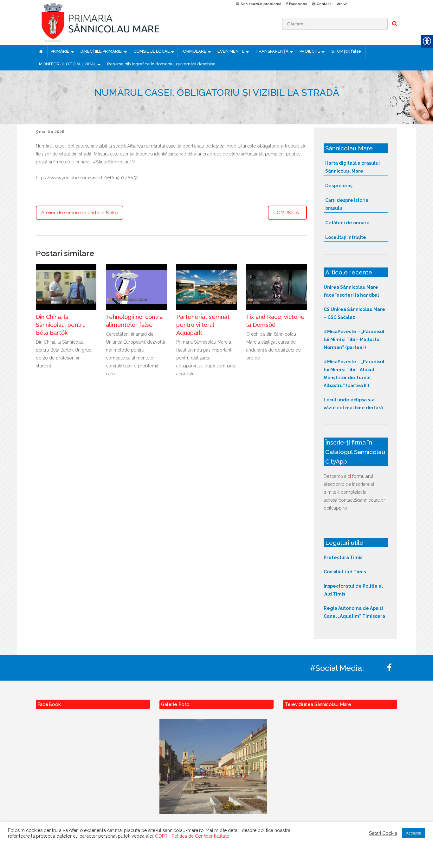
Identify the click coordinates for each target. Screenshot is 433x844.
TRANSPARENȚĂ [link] (271, 51)
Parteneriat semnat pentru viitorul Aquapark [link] (202, 324)
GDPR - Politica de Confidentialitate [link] (192, 836)
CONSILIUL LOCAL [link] (151, 51)
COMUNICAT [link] (287, 212)
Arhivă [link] (342, 4)
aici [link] (347, 476)
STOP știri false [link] (346, 51)
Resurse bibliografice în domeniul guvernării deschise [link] (161, 64)
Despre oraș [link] (338, 185)
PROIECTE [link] (310, 51)
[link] (124, 22)
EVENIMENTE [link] (230, 51)
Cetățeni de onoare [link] (347, 222)
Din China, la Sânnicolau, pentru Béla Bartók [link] (61, 324)
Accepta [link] (413, 833)
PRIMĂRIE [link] (60, 51)
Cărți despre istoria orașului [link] (346, 204)
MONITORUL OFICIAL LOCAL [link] (67, 64)
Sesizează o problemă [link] (261, 4)
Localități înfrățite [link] (345, 237)
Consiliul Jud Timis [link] (345, 571)
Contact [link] (324, 4)
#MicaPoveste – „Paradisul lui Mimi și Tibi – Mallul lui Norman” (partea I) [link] (354, 339)
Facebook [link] (298, 4)
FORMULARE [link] (193, 51)
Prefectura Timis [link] (343, 557)
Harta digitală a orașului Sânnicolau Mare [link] (352, 167)
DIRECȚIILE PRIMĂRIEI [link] (101, 51)
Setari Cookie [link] (383, 833)
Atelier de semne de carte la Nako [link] (79, 212)
